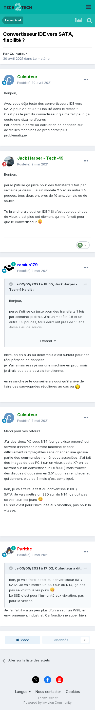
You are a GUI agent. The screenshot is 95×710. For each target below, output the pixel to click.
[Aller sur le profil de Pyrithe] (9, 552)
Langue (22, 691)
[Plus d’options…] (86, 80)
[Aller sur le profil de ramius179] (9, 268)
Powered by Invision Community (48, 702)
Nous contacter (48, 691)
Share (24, 640)
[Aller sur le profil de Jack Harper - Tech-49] (9, 161)
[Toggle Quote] (11, 284)
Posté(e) (34, 83)
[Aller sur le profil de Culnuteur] (9, 80)
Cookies (73, 691)
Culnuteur (18, 54)
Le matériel (41, 58)
